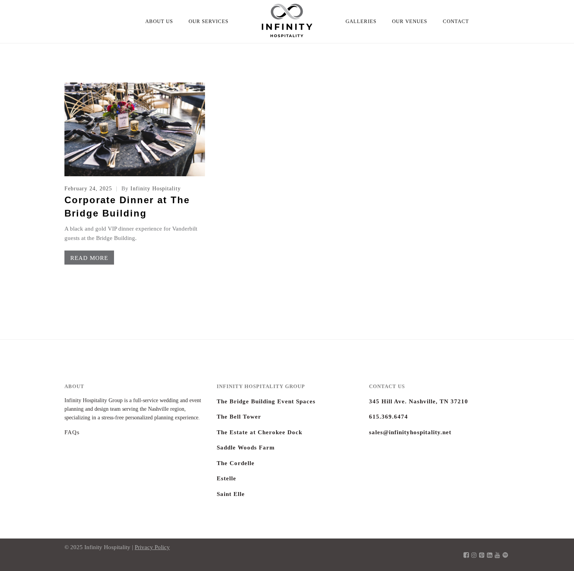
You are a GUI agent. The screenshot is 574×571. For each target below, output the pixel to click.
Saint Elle (231, 494)
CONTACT (456, 21)
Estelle (226, 478)
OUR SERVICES (208, 21)
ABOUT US (159, 21)
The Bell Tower (239, 416)
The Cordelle (236, 463)
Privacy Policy (152, 547)
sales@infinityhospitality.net (410, 432)
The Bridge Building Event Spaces (266, 401)
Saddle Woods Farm (246, 447)
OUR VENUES (409, 21)
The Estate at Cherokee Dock (259, 432)
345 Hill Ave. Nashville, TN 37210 (418, 401)
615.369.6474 (388, 416)
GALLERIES (361, 21)
